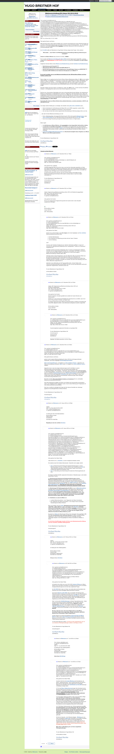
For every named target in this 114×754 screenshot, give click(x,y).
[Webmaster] (42, 16)
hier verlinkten (83, 232)
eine (52, 465)
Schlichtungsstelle (31, 97)
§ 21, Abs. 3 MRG (80, 117)
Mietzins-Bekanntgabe (71, 372)
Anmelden (96, 0)
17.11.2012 (44, 50)
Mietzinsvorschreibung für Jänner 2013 (57, 59)
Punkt (62, 505)
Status (56, 514)
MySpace (44, 146)
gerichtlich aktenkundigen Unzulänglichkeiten (58, 490)
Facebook (50, 146)
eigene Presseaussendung (68, 616)
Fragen (61, 127)
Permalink (45, 154)
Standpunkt (62, 483)
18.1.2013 (56, 589)
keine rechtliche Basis (48, 117)
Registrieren (91, 0)
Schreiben (63, 422)
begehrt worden (73, 482)
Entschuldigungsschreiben (66, 360)
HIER (26, 112)
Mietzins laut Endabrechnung (62, 63)
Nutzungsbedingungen (85, 751)
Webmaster (54, 15)
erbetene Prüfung (77, 584)
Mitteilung (79, 717)
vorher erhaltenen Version (71, 362)
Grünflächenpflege (31, 55)
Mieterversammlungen (32, 90)
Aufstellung (63, 374)
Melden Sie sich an (33, 17)
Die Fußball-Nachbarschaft (33, 77)
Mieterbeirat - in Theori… (33, 59)
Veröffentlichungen (65, 601)
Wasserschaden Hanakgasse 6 (31, 187)
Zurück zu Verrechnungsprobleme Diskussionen (57, 16)
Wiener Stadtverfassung (66, 688)
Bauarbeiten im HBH (32, 101)
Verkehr (29, 81)
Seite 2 (61, 364)
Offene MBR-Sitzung (29, 23)
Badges (66, 751)
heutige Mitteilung (70, 681)
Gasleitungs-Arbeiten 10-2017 (31, 195)
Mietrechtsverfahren (81, 488)
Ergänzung (67, 718)
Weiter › (52, 743)
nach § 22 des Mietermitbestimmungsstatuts (53, 131)
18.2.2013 (76, 595)
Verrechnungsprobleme (32, 44)
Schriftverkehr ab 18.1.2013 (76, 684)
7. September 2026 (29, 24)
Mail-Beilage (62, 656)
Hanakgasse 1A (31, 93)
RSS (41, 746)
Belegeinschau (80, 116)
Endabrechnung (57, 372)
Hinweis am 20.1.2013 (62, 592)
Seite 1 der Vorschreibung (50, 362)
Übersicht (81, 606)
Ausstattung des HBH (32, 48)
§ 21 (82, 467)
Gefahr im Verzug (31, 72)
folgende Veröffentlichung (58, 606)
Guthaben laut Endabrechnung (81, 63)
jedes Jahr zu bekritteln (74, 105)
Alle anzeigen (36, 31)
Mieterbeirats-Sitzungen (32, 52)
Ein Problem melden (73, 751)
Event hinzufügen (30, 29)
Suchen (112, 0)
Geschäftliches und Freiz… (33, 64)
